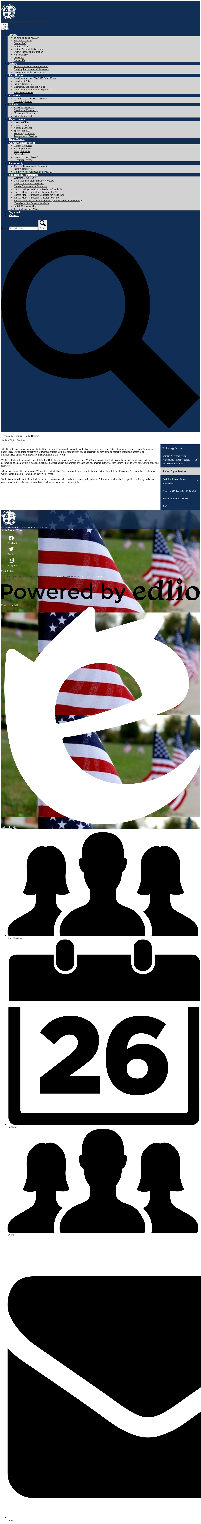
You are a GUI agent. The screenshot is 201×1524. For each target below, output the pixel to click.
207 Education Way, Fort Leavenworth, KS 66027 (28, 576)
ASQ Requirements (23, 92)
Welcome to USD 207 (25, 177)
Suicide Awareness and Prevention (31, 66)
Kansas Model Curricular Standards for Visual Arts (39, 194)
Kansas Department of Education (30, 186)
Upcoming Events (23, 101)
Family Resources (23, 84)
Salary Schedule (22, 151)
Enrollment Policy (23, 81)
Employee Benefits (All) (26, 157)
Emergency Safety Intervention (29, 72)
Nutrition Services (23, 127)
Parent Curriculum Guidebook (29, 183)
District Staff (20, 43)
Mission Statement (23, 40)
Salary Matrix (20, 154)
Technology (7, 436)
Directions (19, 57)
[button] (13, 34)
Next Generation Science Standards (31, 203)
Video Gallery (21, 54)
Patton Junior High (23, 116)
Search (4, 228)
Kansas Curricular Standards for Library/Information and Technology (48, 200)
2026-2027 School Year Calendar (30, 98)
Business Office (22, 122)
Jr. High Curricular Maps (26, 209)
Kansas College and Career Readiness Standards (38, 189)
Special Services (22, 130)
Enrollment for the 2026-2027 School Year (35, 78)
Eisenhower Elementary (26, 110)
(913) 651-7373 (71, 576)
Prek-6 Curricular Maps (25, 206)
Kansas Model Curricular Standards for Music (36, 197)
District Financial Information (28, 51)
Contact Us (19, 60)
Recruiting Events (23, 160)
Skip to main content (11, 2)
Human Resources (23, 125)
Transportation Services (25, 136)
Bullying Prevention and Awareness (31, 69)
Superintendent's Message (26, 37)
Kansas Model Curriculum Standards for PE (35, 192)
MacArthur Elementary (25, 113)
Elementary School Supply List (29, 86)
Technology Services (24, 133)
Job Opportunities (22, 148)
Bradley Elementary (24, 107)
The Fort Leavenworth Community (31, 166)
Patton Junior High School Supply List (33, 89)
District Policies (21, 46)
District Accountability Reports (29, 49)
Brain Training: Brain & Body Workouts (34, 180)
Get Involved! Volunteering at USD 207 (34, 171)
